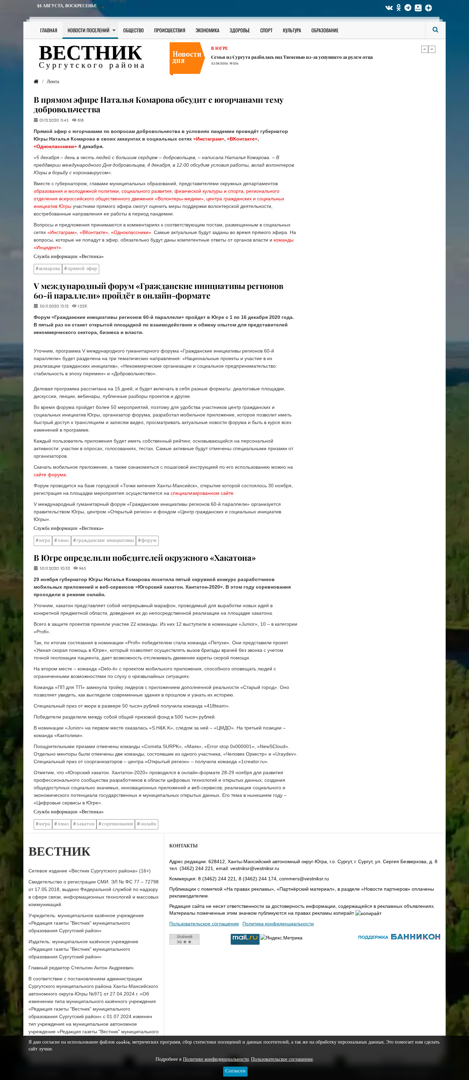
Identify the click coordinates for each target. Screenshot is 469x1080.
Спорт (266, 30)
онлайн (148, 824)
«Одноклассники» (55, 146)
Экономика (207, 30)
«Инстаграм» (208, 139)
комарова (49, 268)
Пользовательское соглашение (204, 923)
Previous (424, 49)
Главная (48, 30)
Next (431, 49)
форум (149, 540)
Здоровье (240, 30)
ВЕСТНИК (90, 54)
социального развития (147, 191)
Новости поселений (89, 30)
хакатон (85, 824)
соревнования (117, 824)
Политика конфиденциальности (278, 923)
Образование (325, 30)
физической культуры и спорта (208, 191)
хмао (63, 540)
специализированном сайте (202, 493)
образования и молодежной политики (76, 191)
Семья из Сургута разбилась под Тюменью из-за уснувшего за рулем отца (292, 57)
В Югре (219, 49)
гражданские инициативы (105, 540)
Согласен (235, 1071)
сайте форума (50, 474)
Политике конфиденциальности (216, 1059)
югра (44, 540)
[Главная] (36, 82)
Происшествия (169, 30)
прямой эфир (82, 268)
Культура (292, 30)
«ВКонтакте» (242, 139)
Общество (133, 30)
